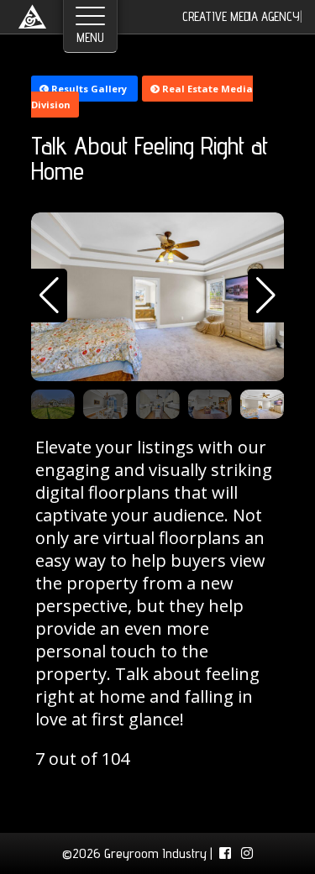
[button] (49, 295)
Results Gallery (89, 88)
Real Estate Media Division (142, 96)
